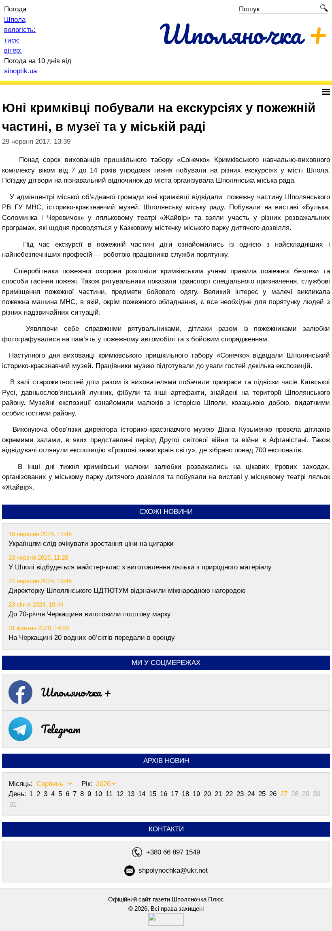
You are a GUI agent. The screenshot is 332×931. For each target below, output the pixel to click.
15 (153, 794)
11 (110, 794)
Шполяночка (244, 34)
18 (186, 794)
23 (241, 794)
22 (230, 794)
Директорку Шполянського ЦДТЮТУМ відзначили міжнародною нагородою (127, 590)
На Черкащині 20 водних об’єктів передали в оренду (92, 637)
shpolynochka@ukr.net (173, 870)
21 (219, 794)
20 (208, 794)
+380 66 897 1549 (173, 852)
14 (142, 794)
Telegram (61, 729)
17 (175, 794)
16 (164, 794)
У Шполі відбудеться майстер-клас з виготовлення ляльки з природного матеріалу (140, 567)
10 (99, 794)
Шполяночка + (76, 692)
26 (274, 794)
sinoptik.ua (20, 71)
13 (131, 794)
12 (121, 794)
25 (263, 794)
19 (197, 794)
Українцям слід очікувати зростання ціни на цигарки (91, 544)
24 (252, 794)
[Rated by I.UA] (166, 923)
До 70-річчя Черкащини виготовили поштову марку (90, 614)
